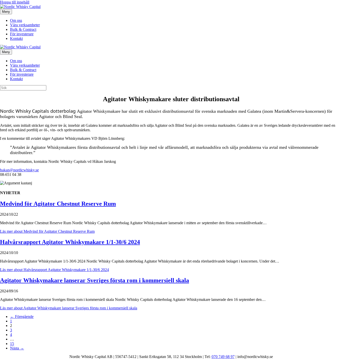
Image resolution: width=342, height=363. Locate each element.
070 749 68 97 (223, 356)
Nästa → (17, 348)
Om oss (16, 20)
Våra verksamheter (25, 25)
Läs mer (47, 231)
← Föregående (22, 316)
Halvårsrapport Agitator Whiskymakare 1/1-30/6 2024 (70, 242)
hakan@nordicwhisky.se (19, 170)
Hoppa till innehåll (14, 2)
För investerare (22, 34)
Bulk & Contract (23, 29)
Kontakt (16, 38)
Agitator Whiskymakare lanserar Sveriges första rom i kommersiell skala (94, 280)
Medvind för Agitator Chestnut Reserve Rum (58, 203)
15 (12, 343)
